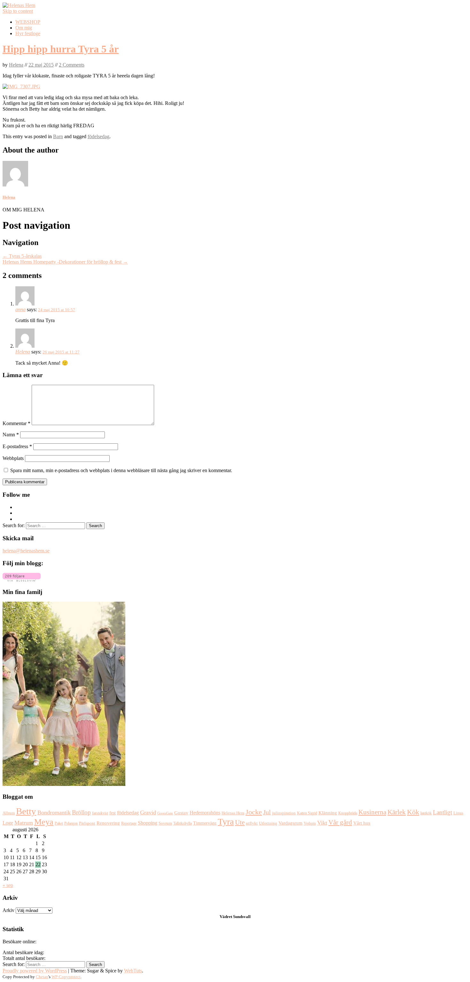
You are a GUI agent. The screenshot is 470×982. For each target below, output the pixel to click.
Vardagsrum (290, 823)
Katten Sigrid (307, 813)
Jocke (254, 812)
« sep (8, 885)
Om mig (23, 27)
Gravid (148, 812)
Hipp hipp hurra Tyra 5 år (61, 49)
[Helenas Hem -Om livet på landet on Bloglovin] (22, 579)
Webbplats (13, 458)
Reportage (129, 823)
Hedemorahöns (205, 813)
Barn (58, 136)
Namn (11, 434)
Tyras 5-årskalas (22, 256)
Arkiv (8, 910)
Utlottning (268, 823)
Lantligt (442, 812)
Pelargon (71, 823)
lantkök (426, 813)
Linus (458, 813)
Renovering (108, 823)
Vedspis (310, 823)
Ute (240, 822)
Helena (16, 64)
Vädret (226, 916)
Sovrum (165, 823)
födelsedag (98, 136)
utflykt (252, 823)
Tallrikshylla (182, 823)
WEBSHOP (27, 22)
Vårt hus (361, 823)
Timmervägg (204, 823)
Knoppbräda (347, 813)
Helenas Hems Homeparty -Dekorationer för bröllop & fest (65, 262)
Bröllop (81, 812)
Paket (59, 823)
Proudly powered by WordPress (35, 970)
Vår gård (340, 822)
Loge (8, 823)
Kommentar (16, 423)
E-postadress (17, 446)
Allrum (9, 813)
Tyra (226, 822)
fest (112, 813)
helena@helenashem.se (26, 550)
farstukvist (100, 813)
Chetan (42, 976)
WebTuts (133, 970)
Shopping (147, 823)
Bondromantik (54, 812)
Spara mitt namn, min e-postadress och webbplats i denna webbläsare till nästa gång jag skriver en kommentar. (121, 470)
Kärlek (397, 812)
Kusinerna (372, 812)
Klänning (327, 812)
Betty (26, 811)
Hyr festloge (27, 33)
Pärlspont (87, 823)
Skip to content (18, 11)
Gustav (181, 812)
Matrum (23, 823)
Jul (267, 812)
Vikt (322, 823)
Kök (413, 812)
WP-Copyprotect (66, 976)
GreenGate (165, 813)
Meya (43, 822)
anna (20, 309)
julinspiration (284, 813)
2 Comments (71, 64)
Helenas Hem (233, 813)
